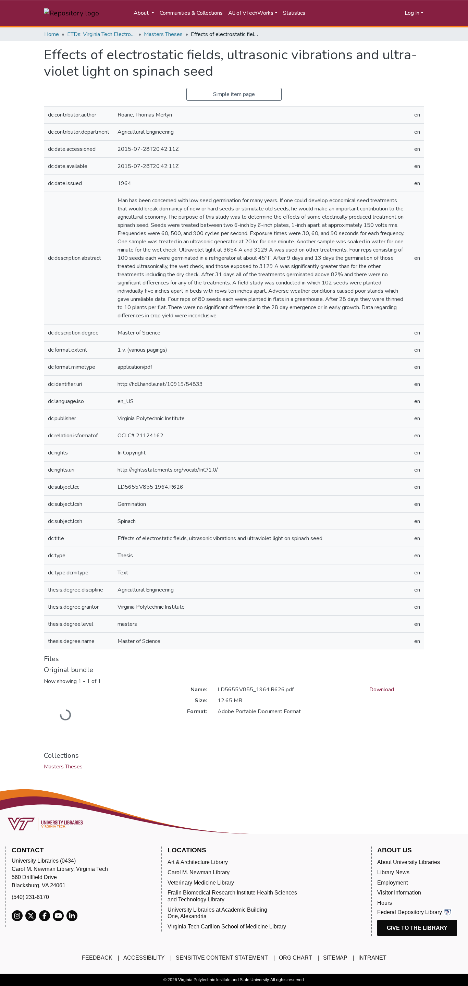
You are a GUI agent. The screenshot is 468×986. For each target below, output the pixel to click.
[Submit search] (338, 13)
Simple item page (234, 94)
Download (381, 689)
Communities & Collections (191, 13)
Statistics (294, 13)
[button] (373, 13)
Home (51, 34)
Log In (412, 13)
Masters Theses (163, 34)
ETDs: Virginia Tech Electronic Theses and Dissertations (101, 34)
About (142, 13)
